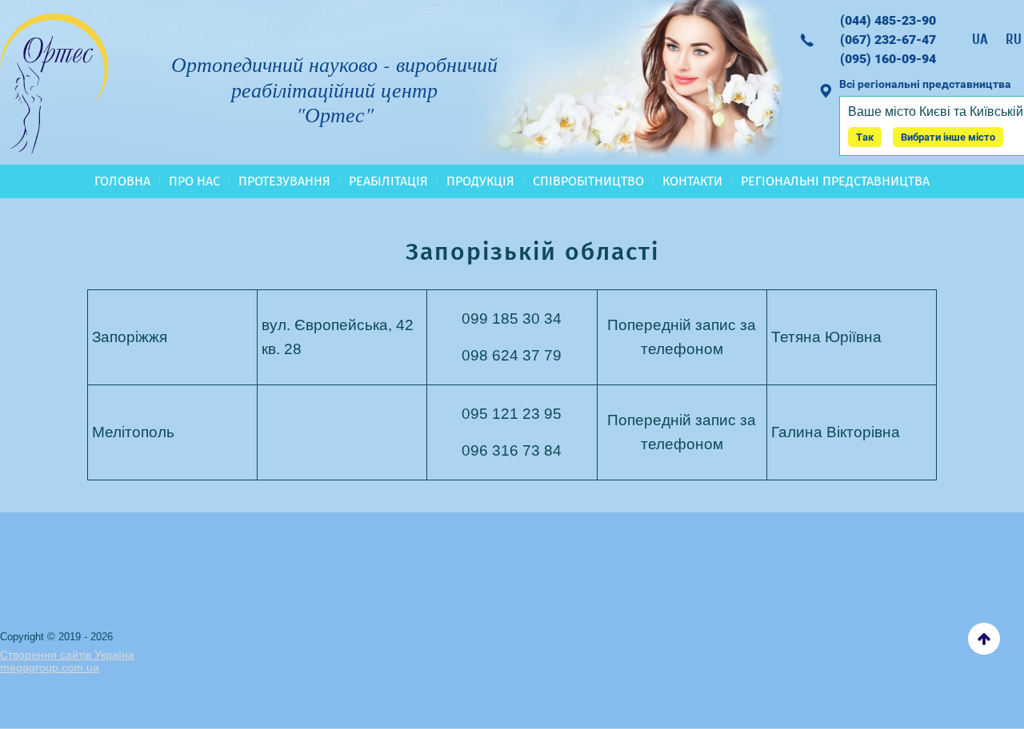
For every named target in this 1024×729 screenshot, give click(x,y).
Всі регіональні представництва (925, 84)
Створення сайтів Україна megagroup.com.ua (67, 661)
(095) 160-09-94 (888, 58)
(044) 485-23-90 (888, 20)
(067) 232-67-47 (888, 39)
